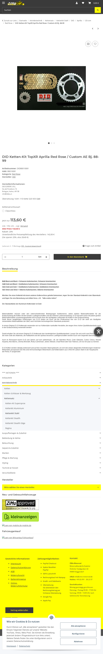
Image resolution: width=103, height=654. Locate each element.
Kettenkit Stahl (12, 413)
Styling (5, 463)
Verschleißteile (8, 473)
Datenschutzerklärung (21, 567)
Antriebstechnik (9, 382)
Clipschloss (10, 211)
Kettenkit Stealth (12, 418)
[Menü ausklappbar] (3, 1)
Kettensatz (9, 398)
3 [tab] (54, 143)
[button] (77, 3)
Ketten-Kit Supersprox (15, 403)
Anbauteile (7, 377)
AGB (12, 571)
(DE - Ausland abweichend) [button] (31, 246)
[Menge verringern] (5, 257)
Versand (24, 226)
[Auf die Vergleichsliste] (88, 44)
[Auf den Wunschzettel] (95, 44)
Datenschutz (24, 646)
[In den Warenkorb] (4, 37)
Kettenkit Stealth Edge (15, 423)
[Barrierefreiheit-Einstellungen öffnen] (98, 331)
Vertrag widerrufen (19, 610)
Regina (8, 428)
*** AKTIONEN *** (10, 372)
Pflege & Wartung (10, 458)
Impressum (11, 646)
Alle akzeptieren (78, 626)
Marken (5, 453)
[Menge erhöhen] (46, 257)
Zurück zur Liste (10, 20)
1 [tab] (49, 143)
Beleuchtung (8, 443)
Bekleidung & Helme (11, 438)
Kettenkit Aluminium (14, 408)
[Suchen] (98, 10)
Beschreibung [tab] (10, 269)
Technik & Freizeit (10, 468)
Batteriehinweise (18, 579)
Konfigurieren (78, 634)
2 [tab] (51, 143)
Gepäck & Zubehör (10, 448)
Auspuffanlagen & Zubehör (14, 433)
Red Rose (16, 174)
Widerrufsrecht (17, 575)
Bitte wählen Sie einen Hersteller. (19, 487)
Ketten (7, 388)
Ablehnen (78, 641)
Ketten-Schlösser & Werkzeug (17, 393)
